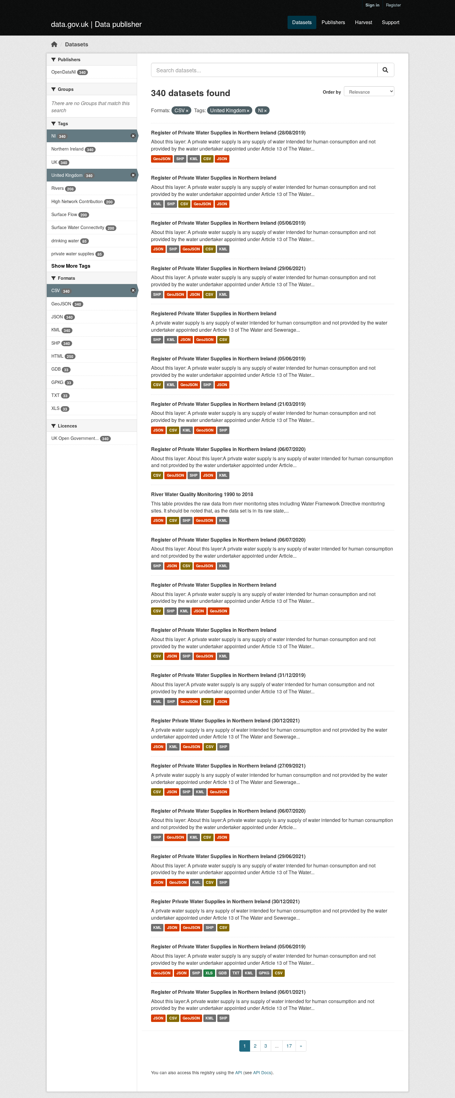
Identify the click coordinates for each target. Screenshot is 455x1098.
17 (289, 1045)
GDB (223, 973)
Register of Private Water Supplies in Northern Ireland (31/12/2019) (228, 675)
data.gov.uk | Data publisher (96, 23)
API (238, 1072)
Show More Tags (70, 265)
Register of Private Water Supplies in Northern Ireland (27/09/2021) (228, 765)
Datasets (302, 22)
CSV (207, 158)
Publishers (333, 22)
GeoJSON (162, 158)
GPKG (264, 973)
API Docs (262, 1072)
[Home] (54, 44)
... (277, 1045)
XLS (209, 973)
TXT (235, 973)
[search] (385, 70)
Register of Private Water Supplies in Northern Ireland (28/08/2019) (228, 132)
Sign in (372, 5)
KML (194, 158)
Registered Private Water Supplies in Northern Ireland (213, 313)
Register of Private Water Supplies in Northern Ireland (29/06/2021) (228, 268)
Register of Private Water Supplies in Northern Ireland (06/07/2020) (228, 449)
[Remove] (187, 110)
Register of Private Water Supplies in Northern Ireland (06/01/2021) (228, 991)
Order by (332, 92)
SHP (180, 158)
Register (393, 5)
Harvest (363, 22)
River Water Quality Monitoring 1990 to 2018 (202, 494)
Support (390, 22)
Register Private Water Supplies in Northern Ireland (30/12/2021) (225, 720)
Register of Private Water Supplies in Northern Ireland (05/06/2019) (228, 222)
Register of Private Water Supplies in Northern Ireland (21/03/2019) (228, 403)
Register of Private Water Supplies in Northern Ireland (213, 177)
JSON (222, 158)
